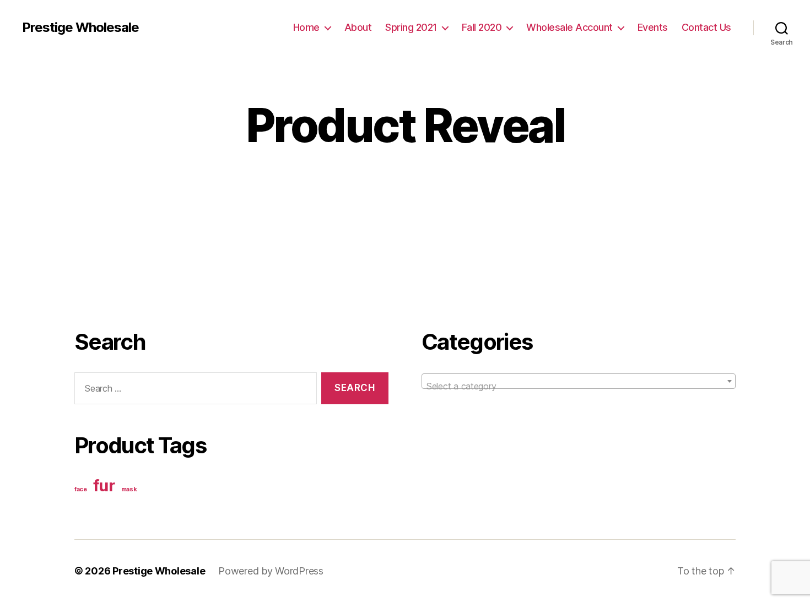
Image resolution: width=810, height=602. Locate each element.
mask (129, 489)
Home (306, 27)
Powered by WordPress (270, 571)
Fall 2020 (482, 27)
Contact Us (706, 27)
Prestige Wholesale (80, 27)
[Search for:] (193, 390)
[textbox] (578, 386)
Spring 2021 (411, 27)
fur (104, 485)
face (80, 489)
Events (653, 27)
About (358, 27)
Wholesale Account (569, 27)
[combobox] (579, 381)
